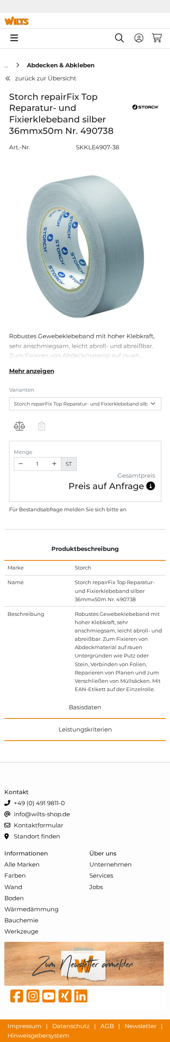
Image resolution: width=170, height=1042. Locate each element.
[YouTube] (48, 998)
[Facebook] (16, 998)
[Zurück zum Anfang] (145, 1022)
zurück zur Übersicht (45, 78)
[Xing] (65, 998)
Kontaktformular (37, 825)
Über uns (103, 853)
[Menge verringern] (21, 464)
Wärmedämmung (31, 909)
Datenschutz (71, 1025)
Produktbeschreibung (85, 548)
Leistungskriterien (85, 729)
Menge (23, 452)
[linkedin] (80, 998)
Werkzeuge (21, 931)
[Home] (7, 65)
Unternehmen (110, 864)
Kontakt (16, 792)
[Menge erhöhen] (54, 464)
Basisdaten (85, 707)
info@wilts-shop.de (41, 814)
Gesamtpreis (136, 475)
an (123, 509)
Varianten (21, 390)
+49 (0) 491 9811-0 (38, 803)
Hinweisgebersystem (38, 1035)
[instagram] (33, 998)
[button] (150, 486)
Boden (14, 898)
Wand (13, 887)
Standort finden (36, 836)
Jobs (96, 887)
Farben (15, 875)
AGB (107, 1025)
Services (101, 875)
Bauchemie (21, 920)
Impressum (25, 1025)
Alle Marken (22, 864)
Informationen (26, 853)
